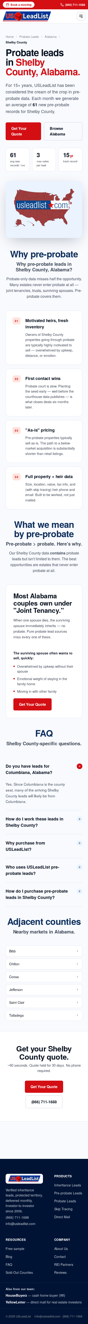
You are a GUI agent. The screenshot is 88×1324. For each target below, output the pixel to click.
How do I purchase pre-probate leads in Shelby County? (37, 894)
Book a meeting (21, 5)
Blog (9, 1256)
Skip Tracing (63, 1209)
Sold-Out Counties (19, 1272)
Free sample (15, 1248)
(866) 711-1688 (75, 5)
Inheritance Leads (67, 1185)
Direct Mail (62, 1216)
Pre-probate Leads (68, 1193)
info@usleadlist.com (20, 1223)
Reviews (60, 1272)
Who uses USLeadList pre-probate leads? (32, 870)
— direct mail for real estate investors (44, 1302)
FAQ (9, 1264)
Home (10, 37)
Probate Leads (29, 37)
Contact (60, 1256)
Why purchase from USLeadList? (25, 846)
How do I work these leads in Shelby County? (34, 822)
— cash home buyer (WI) (35, 1295)
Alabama (51, 37)
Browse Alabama (57, 131)
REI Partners (63, 1264)
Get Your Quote (19, 131)
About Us (61, 1248)
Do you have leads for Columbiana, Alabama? (29, 769)
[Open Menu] (81, 16)
